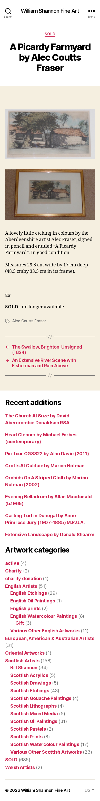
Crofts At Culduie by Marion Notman (45, 465)
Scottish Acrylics (29, 675)
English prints (25, 608)
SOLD (50, 34)
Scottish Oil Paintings (33, 721)
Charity (13, 570)
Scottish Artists (22, 660)
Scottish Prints (26, 736)
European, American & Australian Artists (49, 638)
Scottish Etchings (29, 690)
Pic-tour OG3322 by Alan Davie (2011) (47, 453)
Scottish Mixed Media (34, 713)
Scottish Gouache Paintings (40, 698)
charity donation (23, 578)
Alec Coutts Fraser (29, 320)
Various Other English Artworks (44, 630)
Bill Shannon (23, 667)
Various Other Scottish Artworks (46, 752)
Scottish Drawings (30, 683)
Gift (19, 623)
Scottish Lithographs (33, 706)
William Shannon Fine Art (50, 11)
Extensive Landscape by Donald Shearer (50, 534)
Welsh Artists (20, 767)
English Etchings (28, 593)
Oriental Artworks (24, 653)
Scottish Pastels (28, 729)
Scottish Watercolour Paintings (44, 744)
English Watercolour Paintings (43, 616)
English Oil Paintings (32, 600)
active (12, 563)
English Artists (21, 586)
